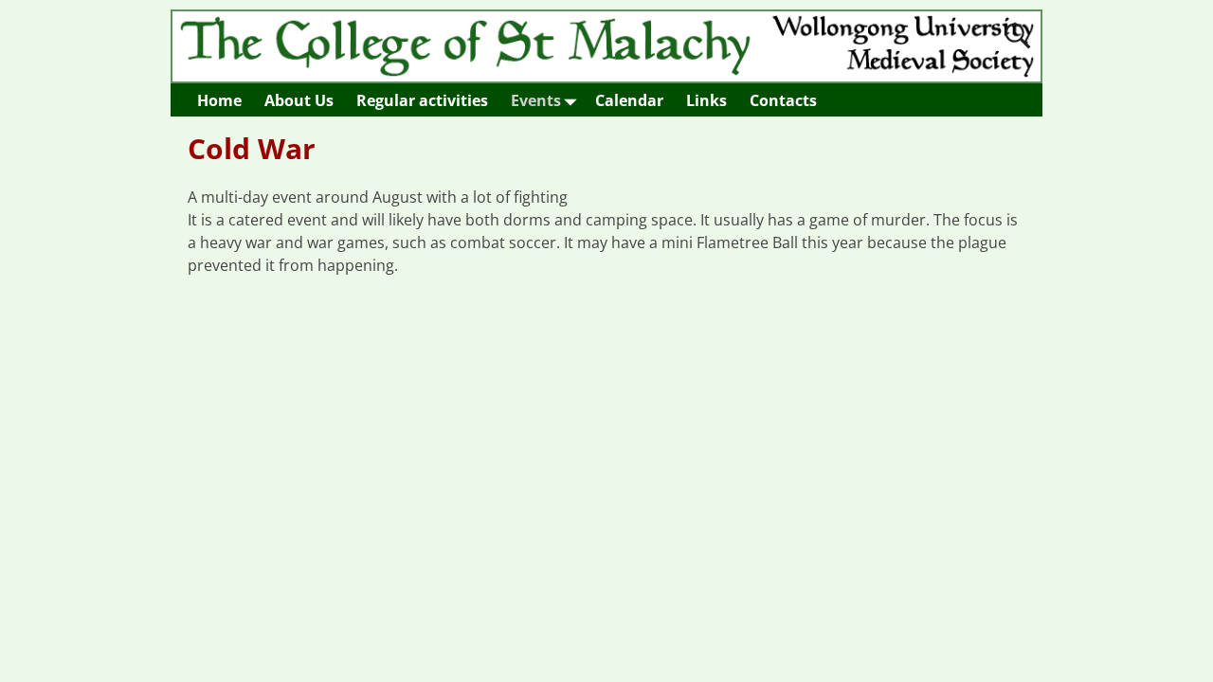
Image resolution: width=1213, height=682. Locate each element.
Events (536, 100)
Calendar (629, 100)
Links (706, 100)
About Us (299, 100)
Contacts (783, 100)
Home (219, 100)
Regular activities (422, 100)
